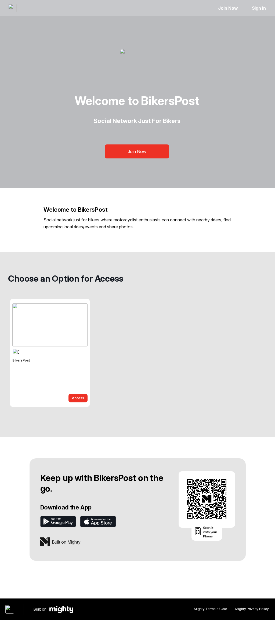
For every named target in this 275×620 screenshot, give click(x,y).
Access (78, 398)
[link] (50, 352)
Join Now (228, 8)
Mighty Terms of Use (210, 609)
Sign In (259, 8)
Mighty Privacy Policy (252, 609)
